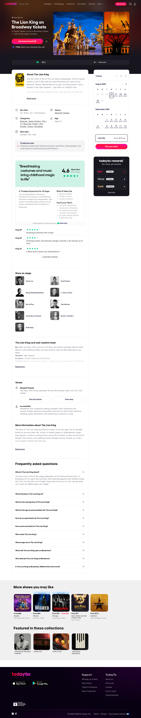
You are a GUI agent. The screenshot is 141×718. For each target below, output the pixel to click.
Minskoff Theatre (62, 113)
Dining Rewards (112, 695)
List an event (111, 691)
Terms (96, 714)
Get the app (121, 4)
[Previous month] (122, 84)
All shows (91, 4)
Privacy (104, 714)
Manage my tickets (90, 679)
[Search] (130, 4)
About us (109, 679)
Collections (71, 4)
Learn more (111, 192)
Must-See (27, 124)
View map (69, 399)
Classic (30, 126)
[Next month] (126, 84)
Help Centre (87, 683)
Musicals (23, 121)
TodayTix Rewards (89, 687)
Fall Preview (81, 4)
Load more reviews (50, 257)
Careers (109, 687)
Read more (31, 98)
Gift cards (110, 683)
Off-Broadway (59, 4)
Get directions (35, 399)
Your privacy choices (117, 714)
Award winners (34, 121)
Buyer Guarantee (89, 691)
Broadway (47, 4)
